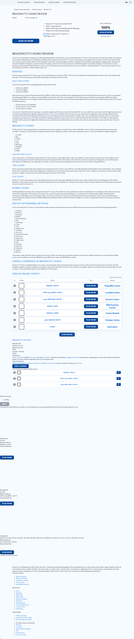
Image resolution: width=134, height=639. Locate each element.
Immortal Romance (22, 605)
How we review (21, 634)
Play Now (91, 286)
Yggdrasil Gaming (72, 357)
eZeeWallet (21, 363)
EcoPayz (79, 363)
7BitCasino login (21, 615)
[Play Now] (119, 372)
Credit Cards (30, 363)
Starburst (19, 601)
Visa (48, 363)
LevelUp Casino (112, 292)
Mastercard (38, 363)
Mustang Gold (20, 603)
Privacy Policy (20, 633)
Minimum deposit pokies (24, 619)
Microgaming (33, 357)
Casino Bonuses (69, 2)
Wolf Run (19, 593)
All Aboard (19, 609)
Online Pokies (39, 2)
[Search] (130, 2)
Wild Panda (19, 597)
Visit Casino (20, 366)
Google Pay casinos (22, 580)
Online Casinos (24, 2)
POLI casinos (20, 582)
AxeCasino (112, 326)
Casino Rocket (112, 313)
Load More (67, 334)
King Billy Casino (112, 285)
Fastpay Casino (112, 320)
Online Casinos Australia (21, 9)
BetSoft (20, 357)
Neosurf (53, 363)
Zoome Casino (112, 299)
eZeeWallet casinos (22, 584)
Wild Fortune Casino (112, 306)
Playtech (47, 357)
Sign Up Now (25, 41)
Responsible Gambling (23, 629)
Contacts (19, 627)
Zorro (18, 591)
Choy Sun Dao (20, 607)
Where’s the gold (21, 599)
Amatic (14, 357)
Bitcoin (14, 363)
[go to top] (0, 638)
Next (4, 404)
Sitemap (18, 625)
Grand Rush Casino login (24, 617)
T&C (17, 631)
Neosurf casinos (21, 576)
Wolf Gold (19, 595)
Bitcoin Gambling (21, 578)
